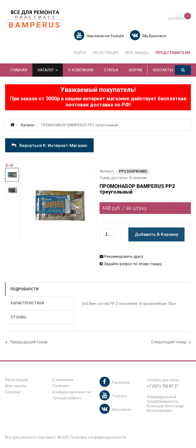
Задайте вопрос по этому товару (132, 264)
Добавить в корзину (156, 234)
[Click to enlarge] (62, 209)
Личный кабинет (66, 398)
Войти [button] (80, 52)
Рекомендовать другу (123, 256)
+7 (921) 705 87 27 (162, 386)
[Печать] (11, 164)
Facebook (121, 382)
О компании (62, 379)
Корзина (12, 392)
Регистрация (105, 52)
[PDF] (7, 164)
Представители (172, 52)
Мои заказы (137, 52)
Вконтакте (121, 409)
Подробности (24, 289)
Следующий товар (168, 342)
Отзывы (18, 317)
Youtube (119, 396)
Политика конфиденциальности (98, 437)
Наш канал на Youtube (105, 36)
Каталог (28, 125)
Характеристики (27, 303)
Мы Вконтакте (154, 36)
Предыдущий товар (29, 342)
